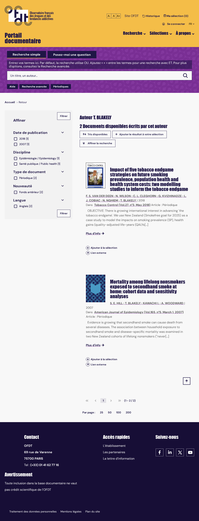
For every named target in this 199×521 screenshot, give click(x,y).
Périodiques (60, 86)
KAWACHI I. (151, 303)
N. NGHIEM (110, 200)
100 (118, 412)
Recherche (132, 33)
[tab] (26, 54)
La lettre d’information (118, 459)
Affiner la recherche (100, 143)
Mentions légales (70, 511)
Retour (23, 102)
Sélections (159, 33)
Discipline (21, 152)
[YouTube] (190, 452)
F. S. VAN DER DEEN (99, 196)
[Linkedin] (170, 452)
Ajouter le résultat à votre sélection (141, 134)
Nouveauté (22, 186)
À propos (183, 33)
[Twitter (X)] (180, 452)
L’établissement (114, 446)
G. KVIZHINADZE (170, 196)
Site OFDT (132, 16)
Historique (152, 16)
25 (101, 412)
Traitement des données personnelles (33, 511)
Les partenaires (114, 452)
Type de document (29, 172)
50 (110, 412)
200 (128, 412)
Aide (12, 86)
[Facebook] (159, 452)
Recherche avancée (34, 86)
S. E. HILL (116, 303)
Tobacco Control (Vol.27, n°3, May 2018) (122, 205)
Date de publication (30, 132)
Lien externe (98, 252)
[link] (87, 400)
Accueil (10, 102)
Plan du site (92, 511)
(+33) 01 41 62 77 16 (44, 465)
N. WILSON (123, 196)
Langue (19, 200)
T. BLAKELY (128, 200)
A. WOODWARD (172, 303)
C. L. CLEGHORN (144, 196)
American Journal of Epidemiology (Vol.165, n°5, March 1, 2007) (139, 312)
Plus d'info (93, 233)
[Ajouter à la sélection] (88, 248)
